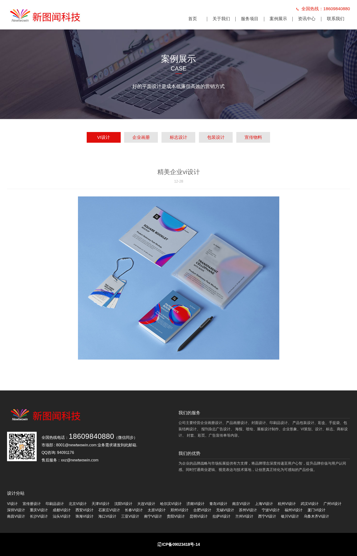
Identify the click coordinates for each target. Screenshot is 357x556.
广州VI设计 (332, 504)
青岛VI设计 (218, 504)
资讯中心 (306, 18)
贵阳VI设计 (176, 516)
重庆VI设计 (39, 510)
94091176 (65, 452)
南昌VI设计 (16, 516)
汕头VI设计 (62, 516)
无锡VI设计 (225, 510)
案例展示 (278, 18)
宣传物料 (253, 137)
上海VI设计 (264, 504)
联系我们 (335, 18)
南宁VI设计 (153, 516)
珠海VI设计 (85, 516)
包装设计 (216, 137)
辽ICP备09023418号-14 (178, 544)
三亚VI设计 (130, 516)
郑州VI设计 (179, 510)
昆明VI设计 (199, 516)
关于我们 (221, 18)
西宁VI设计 (267, 516)
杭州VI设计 (287, 504)
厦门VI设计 (316, 510)
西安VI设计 (85, 510)
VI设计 (103, 137)
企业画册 (141, 137)
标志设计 (178, 137)
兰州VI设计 (244, 516)
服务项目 (249, 18)
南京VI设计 (241, 504)
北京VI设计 (78, 504)
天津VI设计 (101, 504)
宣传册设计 (32, 504)
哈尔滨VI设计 (171, 504)
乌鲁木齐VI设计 (316, 516)
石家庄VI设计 (109, 510)
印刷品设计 (55, 504)
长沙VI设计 (39, 516)
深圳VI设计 (16, 510)
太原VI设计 (157, 510)
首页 (192, 18)
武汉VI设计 (310, 504)
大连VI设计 (146, 504)
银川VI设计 (290, 516)
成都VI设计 (62, 510)
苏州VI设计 (248, 510)
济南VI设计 (195, 504)
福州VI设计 (294, 510)
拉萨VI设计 (221, 516)
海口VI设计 (107, 516)
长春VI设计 (134, 510)
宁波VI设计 (271, 510)
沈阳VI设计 (123, 504)
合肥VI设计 (202, 510)
